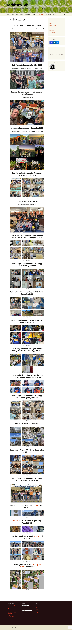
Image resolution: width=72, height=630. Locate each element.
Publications (27, 14)
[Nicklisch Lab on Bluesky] (57, 42)
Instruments (34, 14)
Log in (37, 607)
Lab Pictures (41, 14)
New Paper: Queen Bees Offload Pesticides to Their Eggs (12, 607)
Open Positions (48, 14)
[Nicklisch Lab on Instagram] (51, 42)
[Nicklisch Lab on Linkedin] (54, 42)
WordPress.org (38, 612)
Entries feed (38, 609)
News (8, 14)
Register (37, 605)
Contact (54, 14)
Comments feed (38, 610)
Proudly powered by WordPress (12, 627)
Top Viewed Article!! (11, 618)
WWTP (36, 505)
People (12, 14)
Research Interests (19, 14)
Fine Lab (15, 521)
